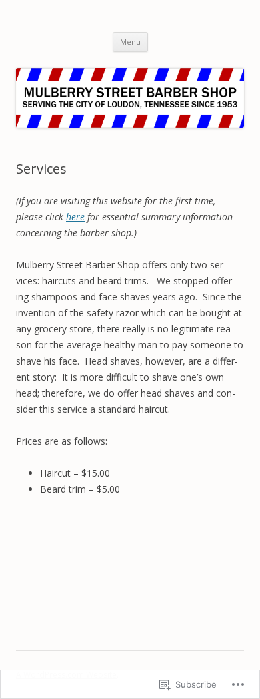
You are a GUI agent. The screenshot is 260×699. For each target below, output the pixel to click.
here (75, 216)
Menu (130, 42)
